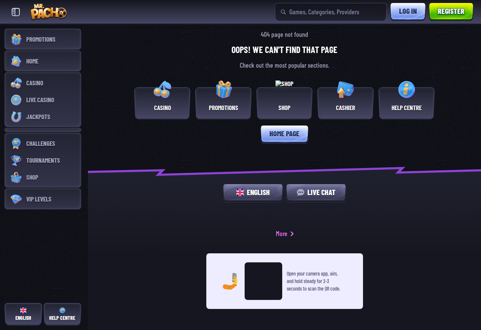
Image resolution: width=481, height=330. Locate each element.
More (281, 234)
